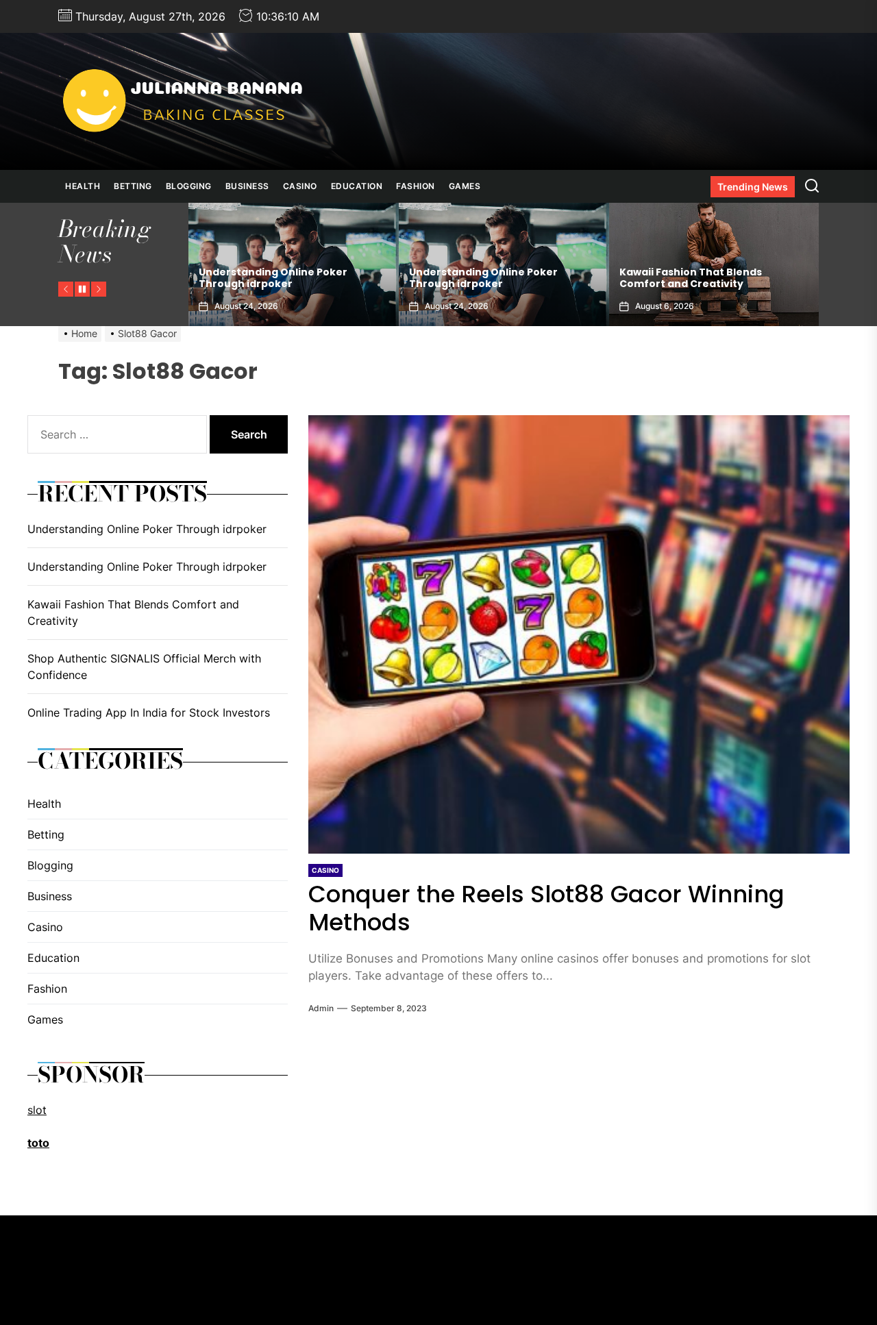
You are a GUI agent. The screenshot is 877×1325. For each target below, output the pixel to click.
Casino (300, 186)
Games (465, 186)
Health (82, 186)
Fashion (415, 186)
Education (357, 186)
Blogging (189, 186)
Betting (133, 186)
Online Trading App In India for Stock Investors (148, 712)
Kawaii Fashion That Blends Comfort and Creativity (690, 277)
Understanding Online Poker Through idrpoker (273, 277)
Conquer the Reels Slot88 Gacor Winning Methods (546, 908)
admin (321, 1008)
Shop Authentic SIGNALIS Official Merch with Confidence (144, 667)
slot (37, 1110)
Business (247, 186)
